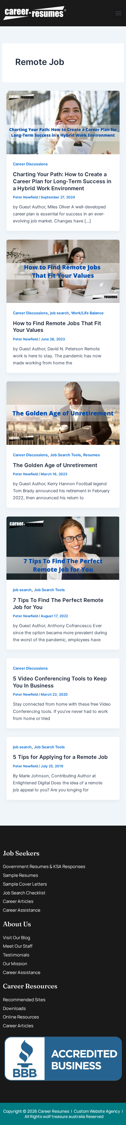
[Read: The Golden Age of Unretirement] (62, 413)
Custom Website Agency (97, 1111)
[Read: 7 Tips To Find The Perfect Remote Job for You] (62, 548)
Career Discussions (30, 164)
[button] (118, 13)
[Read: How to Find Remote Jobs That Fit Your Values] (62, 271)
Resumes (91, 455)
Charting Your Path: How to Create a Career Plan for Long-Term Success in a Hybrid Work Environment (62, 181)
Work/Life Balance (87, 313)
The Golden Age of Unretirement (55, 465)
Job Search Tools (65, 455)
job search (59, 313)
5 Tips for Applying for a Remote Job (60, 757)
